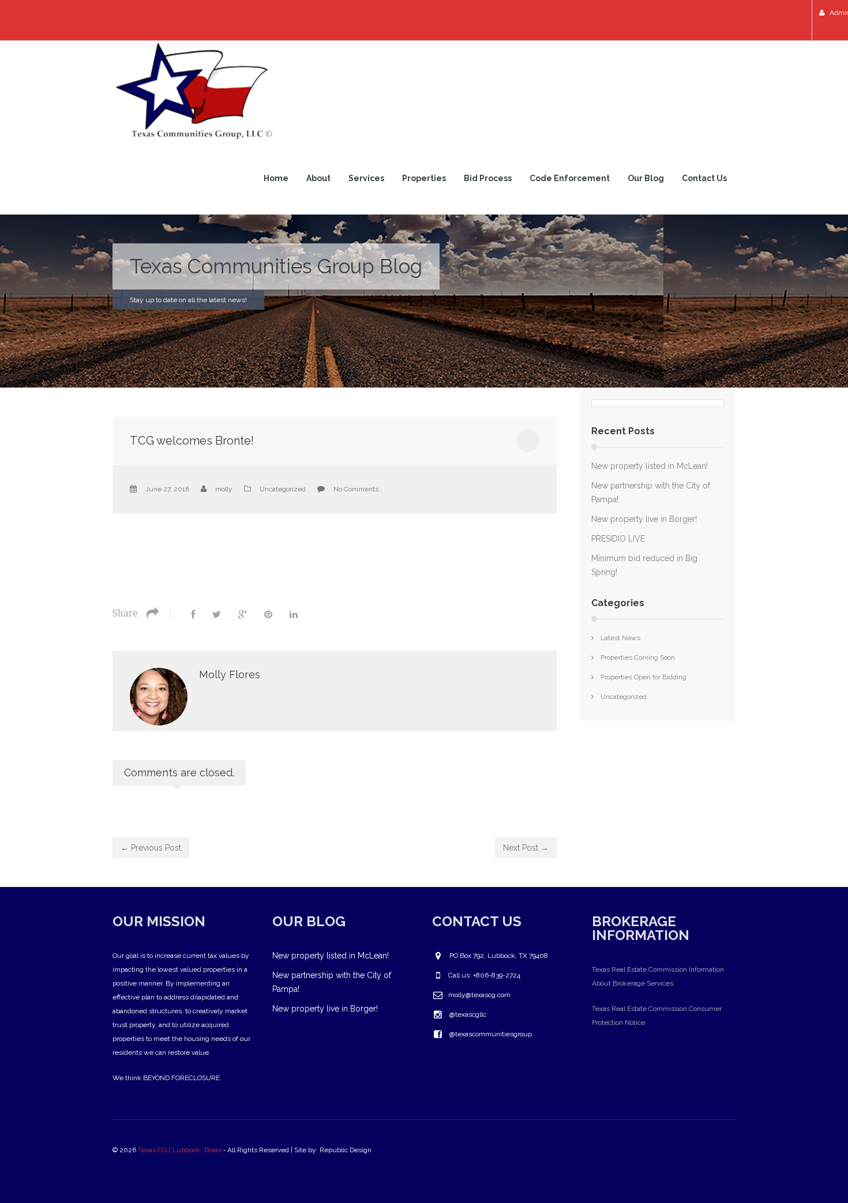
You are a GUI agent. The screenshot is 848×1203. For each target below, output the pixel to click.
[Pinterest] (268, 614)
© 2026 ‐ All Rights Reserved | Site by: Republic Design (242, 1150)
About (318, 178)
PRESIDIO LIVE (618, 538)
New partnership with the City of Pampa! (650, 492)
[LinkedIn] (293, 614)
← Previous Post (151, 847)
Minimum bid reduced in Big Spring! (644, 565)
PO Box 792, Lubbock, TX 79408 (498, 956)
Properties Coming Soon (638, 657)
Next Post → (526, 847)
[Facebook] (193, 614)
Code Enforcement (570, 178)
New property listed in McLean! (649, 466)
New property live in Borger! (644, 519)
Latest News (620, 638)
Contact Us (704, 178)
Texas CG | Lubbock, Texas (180, 1150)
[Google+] (243, 614)
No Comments (355, 489)
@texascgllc (467, 1014)
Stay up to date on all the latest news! (188, 300)
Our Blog (646, 178)
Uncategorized (283, 489)
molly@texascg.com (479, 995)
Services (366, 178)
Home (276, 178)
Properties (424, 178)
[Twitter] (217, 614)
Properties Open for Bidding (643, 677)
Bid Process (488, 178)
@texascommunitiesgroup (490, 1034)
